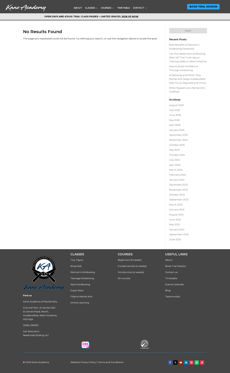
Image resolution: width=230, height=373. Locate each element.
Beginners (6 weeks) (129, 260)
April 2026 (175, 125)
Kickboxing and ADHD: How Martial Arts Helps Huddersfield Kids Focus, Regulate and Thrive (187, 79)
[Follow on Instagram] (191, 362)
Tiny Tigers (76, 260)
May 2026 (174, 120)
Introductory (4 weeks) (131, 272)
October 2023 (177, 194)
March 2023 (175, 204)
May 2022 (174, 224)
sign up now (130, 16)
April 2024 (175, 165)
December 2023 (178, 184)
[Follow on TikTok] (202, 362)
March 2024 (176, 169)
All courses (124, 278)
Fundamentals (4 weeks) (132, 266)
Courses (106, 8)
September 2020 (179, 234)
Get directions (31, 331)
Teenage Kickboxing (82, 278)
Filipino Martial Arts (81, 296)
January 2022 (176, 229)
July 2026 (174, 110)
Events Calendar (174, 284)
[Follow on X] (175, 362)
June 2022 (175, 219)
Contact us (171, 272)
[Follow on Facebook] (170, 362)
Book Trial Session (203, 6)
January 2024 (176, 179)
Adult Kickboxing (80, 284)
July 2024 (174, 160)
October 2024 (177, 155)
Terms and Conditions (110, 362)
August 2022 (176, 214)
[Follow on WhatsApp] (197, 362)
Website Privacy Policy (83, 362)
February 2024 (177, 174)
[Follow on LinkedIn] (186, 362)
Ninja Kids (76, 266)
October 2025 (177, 145)
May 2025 (174, 150)
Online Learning (79, 302)
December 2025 (178, 135)
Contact (138, 8)
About (78, 8)
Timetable (123, 8)
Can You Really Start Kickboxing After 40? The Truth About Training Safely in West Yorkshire (188, 57)
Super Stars (77, 290)
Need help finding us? (36, 335)
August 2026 (176, 105)
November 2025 (178, 140)
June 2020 (175, 239)
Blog (168, 290)
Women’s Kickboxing (82, 272)
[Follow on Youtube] (181, 362)
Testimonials (172, 296)
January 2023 (176, 209)
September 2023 (178, 199)
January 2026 (176, 130)
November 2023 (178, 189)
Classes (90, 8)
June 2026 (175, 115)
